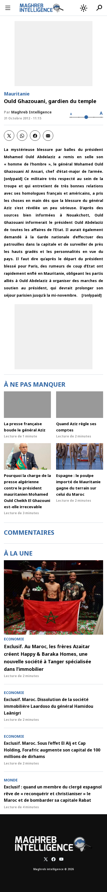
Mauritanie (17, 94)
